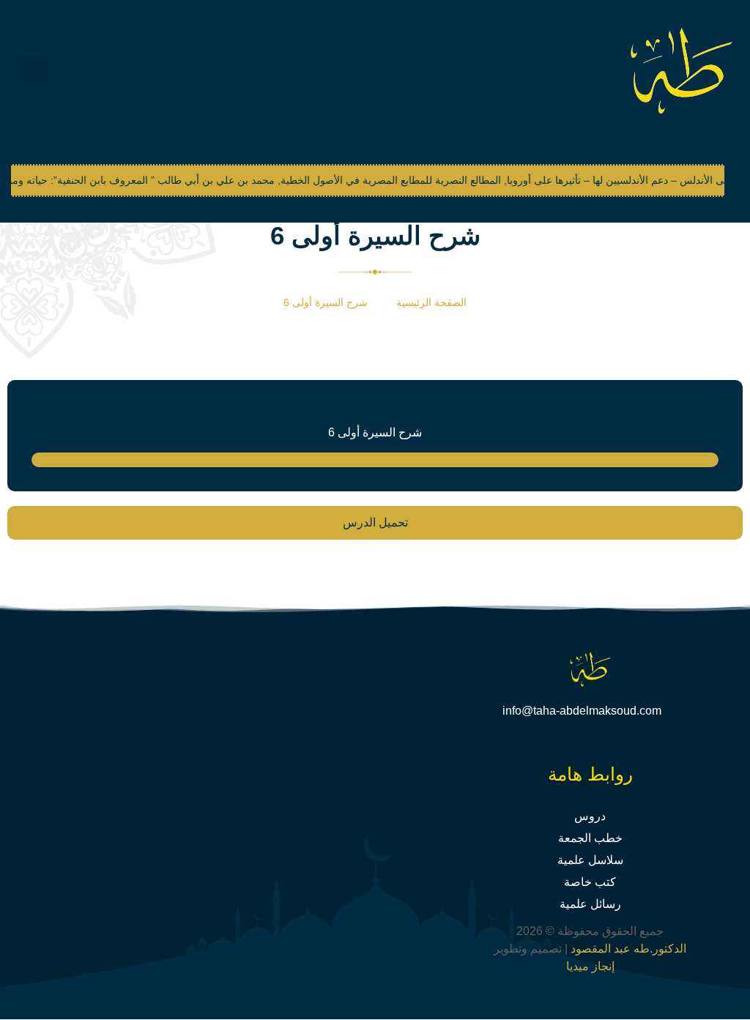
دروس (590, 816)
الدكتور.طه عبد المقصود (627, 948)
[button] (33, 69)
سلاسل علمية (590, 860)
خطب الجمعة (590, 838)
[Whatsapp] (568, 742)
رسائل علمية (590, 904)
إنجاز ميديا (590, 966)
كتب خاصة (590, 882)
